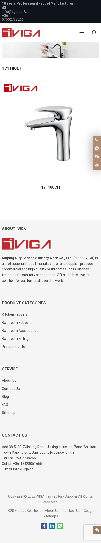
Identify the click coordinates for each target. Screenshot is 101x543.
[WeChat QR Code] (97, 157)
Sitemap (8, 413)
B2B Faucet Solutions (25, 511)
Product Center (14, 347)
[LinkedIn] (52, 526)
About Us (52, 511)
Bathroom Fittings (16, 339)
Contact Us (71, 511)
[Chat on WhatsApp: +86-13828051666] (97, 148)
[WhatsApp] (60, 526)
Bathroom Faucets (17, 322)
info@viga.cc (12, 12)
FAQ (5, 405)
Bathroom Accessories (20, 331)
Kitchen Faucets (15, 314)
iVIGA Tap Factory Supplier (56, 496)
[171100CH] (50, 130)
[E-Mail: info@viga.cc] (97, 165)
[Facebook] (44, 526)
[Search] (94, 33)
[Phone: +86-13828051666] (97, 140)
